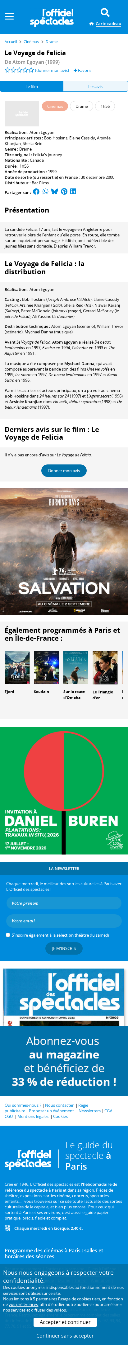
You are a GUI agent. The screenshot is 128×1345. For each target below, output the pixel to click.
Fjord (9, 691)
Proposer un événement (51, 1111)
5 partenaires (45, 1299)
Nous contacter (59, 1105)
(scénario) (73, 326)
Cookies (60, 1116)
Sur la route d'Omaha (74, 694)
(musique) (49, 332)
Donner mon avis (64, 470)
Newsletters (90, 1111)
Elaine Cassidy (82, 138)
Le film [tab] (31, 86)
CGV (108, 1111)
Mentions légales (32, 1116)
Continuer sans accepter (65, 1335)
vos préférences (23, 1304)
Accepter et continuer (65, 1322)
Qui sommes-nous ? (23, 1105)
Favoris (84, 70)
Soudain (41, 691)
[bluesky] (54, 192)
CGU (9, 1116)
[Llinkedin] (73, 192)
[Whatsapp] (45, 192)
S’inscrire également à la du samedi (60, 935)
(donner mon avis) (52, 70)
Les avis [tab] (95, 86)
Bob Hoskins (55, 138)
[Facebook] (36, 192)
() (57, 299)
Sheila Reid (33, 143)
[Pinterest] (64, 192)
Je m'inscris (64, 948)
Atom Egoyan (42, 132)
